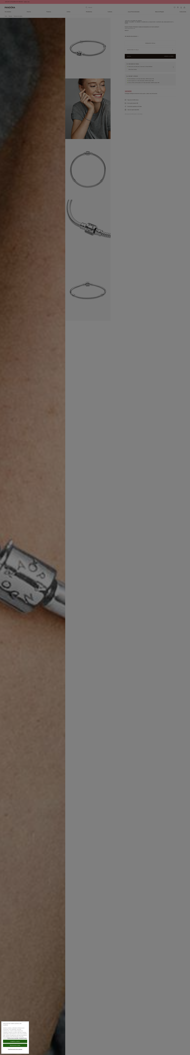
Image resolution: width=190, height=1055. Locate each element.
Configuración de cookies (15, 1049)
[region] (15, 1037)
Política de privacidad (12, 1038)
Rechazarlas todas (15, 1045)
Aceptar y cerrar (15, 1041)
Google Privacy (23, 1038)
